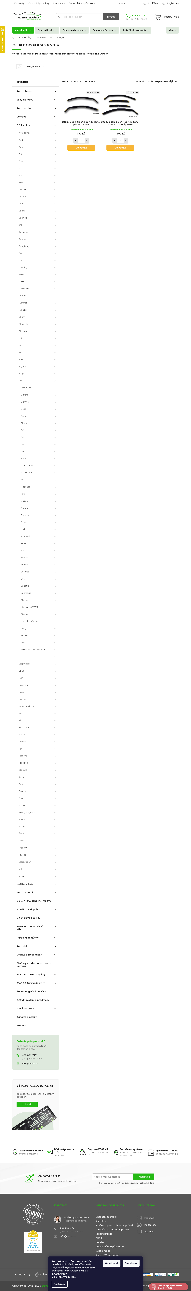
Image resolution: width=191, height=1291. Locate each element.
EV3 (22, 437)
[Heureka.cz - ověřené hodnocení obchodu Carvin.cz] (33, 1241)
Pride (23, 529)
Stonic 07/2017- (30, 621)
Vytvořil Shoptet (144, 1285)
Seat (21, 798)
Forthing (23, 267)
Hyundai (23, 310)
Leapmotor (24, 664)
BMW (21, 168)
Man (21, 678)
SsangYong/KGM (27, 812)
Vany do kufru (25, 99)
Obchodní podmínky (38, 3)
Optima (25, 508)
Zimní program (25, 1008)
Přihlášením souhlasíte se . (126, 1183)
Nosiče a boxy (25, 884)
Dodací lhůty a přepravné (82, 3)
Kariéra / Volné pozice (107, 1255)
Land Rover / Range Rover (32, 649)
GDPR (99, 1238)
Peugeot (23, 763)
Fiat (21, 253)
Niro (23, 494)
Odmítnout (111, 1263)
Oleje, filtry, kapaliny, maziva (34, 901)
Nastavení (59, 1284)
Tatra (21, 841)
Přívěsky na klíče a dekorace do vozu (34, 964)
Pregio (24, 522)
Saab (21, 784)
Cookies (100, 1242)
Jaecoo (22, 359)
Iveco (21, 352)
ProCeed (25, 536)
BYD (21, 182)
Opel (21, 749)
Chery (22, 317)
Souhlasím (131, 1263)
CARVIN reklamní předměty (33, 1000)
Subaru (22, 819)
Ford (21, 260)
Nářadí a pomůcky (28, 937)
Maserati (23, 685)
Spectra (25, 586)
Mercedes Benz (26, 706)
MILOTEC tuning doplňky (31, 974)
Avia (21, 147)
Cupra (22, 204)
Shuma (24, 565)
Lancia (22, 642)
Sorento (25, 572)
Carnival (25, 402)
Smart (22, 805)
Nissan (22, 734)
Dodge (22, 239)
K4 (22, 480)
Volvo (21, 869)
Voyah (22, 876)
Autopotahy (24, 108)
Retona (24, 543)
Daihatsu (23, 232)
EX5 (22, 281)
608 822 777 (29, 1055)
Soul (23, 579)
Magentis (25, 487)
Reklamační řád (104, 1234)
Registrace (173, 3)
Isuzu (21, 345)
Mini (20, 720)
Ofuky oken (24, 125)
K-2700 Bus (26, 473)
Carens (24, 395)
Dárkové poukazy (27, 1017)
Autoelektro (24, 946)
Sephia (24, 557)
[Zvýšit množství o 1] (87, 140)
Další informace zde (64, 1277)
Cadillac (23, 189)
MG (20, 713)
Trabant (23, 848)
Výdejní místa (103, 1251)
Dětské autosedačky (29, 954)
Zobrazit (27, 1104)
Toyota (22, 855)
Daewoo (23, 218)
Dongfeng (24, 246)
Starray (25, 289)
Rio (22, 550)
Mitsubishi (24, 727)
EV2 (22, 430)
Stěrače (21, 116)
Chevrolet (24, 324)
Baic (21, 154)
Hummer (23, 303)
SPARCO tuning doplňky (31, 983)
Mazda (22, 699)
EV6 (22, 444)
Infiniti (22, 338)
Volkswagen (25, 862)
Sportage (26, 593)
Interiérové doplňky (28, 909)
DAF (20, 225)
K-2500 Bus (27, 465)
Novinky (21, 1025)
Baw (21, 161)
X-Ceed (25, 635)
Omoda (22, 741)
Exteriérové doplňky (28, 918)
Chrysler (23, 331)
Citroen (22, 196)
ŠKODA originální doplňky (31, 991)
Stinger (24, 600)
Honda (22, 296)
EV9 (22, 451)
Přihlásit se (143, 1176)
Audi (21, 140)
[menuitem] (23, 30)
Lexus (21, 671)
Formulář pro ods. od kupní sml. (112, 1230)
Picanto (25, 515)
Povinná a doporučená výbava (30, 928)
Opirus (24, 501)
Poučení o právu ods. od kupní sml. (114, 1225)
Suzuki (22, 826)
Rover (22, 777)
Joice (23, 458)
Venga (24, 628)
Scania (22, 791)
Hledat (111, 16)
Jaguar (22, 366)
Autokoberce (25, 91)
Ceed (23, 409)
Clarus (24, 423)
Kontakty (19, 3)
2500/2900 (26, 388)
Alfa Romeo (25, 133)
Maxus (22, 692)
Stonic (24, 614)
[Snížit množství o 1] (75, 140)
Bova (21, 175)
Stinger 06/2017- (30, 607)
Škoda (22, 833)
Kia (20, 381)
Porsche (23, 756)
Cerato (24, 416)
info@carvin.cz (30, 1063)
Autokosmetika (26, 892)
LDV (20, 657)
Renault (23, 770)
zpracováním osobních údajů (139, 1183)
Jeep (21, 373)
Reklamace (59, 3)
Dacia (22, 211)
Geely (21, 274)
